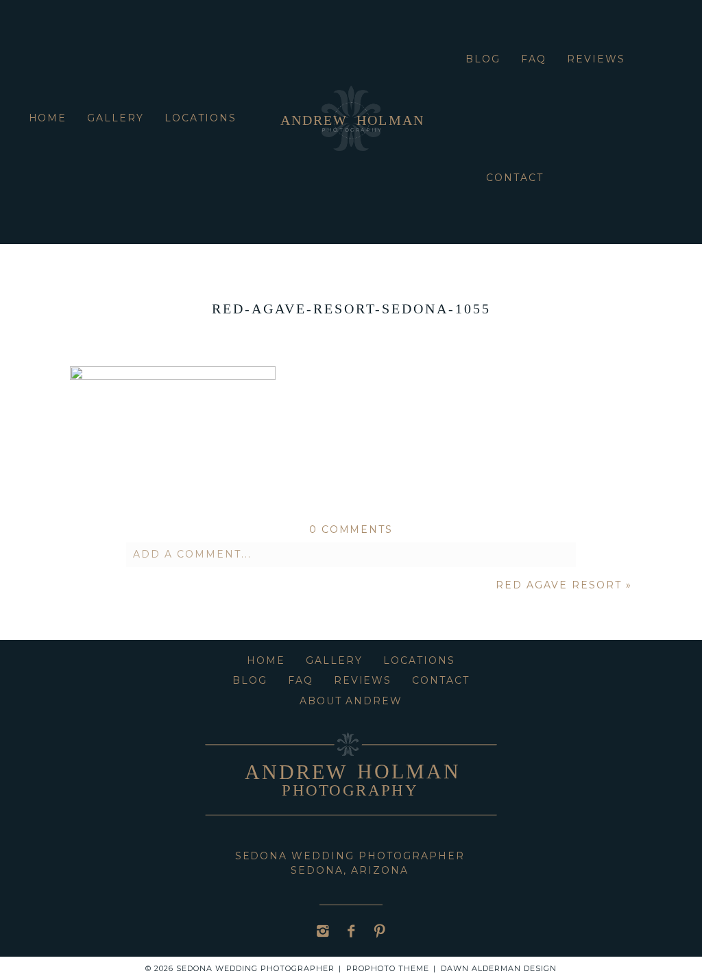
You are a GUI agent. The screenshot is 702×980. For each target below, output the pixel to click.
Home (48, 118)
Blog (482, 59)
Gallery (115, 118)
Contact (515, 177)
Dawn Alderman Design (499, 968)
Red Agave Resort (558, 585)
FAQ (533, 59)
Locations (201, 118)
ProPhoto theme (387, 968)
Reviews (596, 59)
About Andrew (351, 701)
